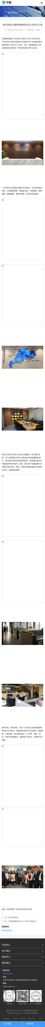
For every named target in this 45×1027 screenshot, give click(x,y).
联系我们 (6, 963)
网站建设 (27, 1013)
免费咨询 (29, 1024)
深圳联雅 (34, 1013)
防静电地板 (32, 1019)
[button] (40, 1019)
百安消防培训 (13, 917)
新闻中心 (6, 957)
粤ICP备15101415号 (14, 1013)
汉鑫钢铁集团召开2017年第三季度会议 (22, 921)
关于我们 (6, 951)
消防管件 (22, 1019)
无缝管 (15, 1019)
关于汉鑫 (7, 1024)
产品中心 (6, 945)
